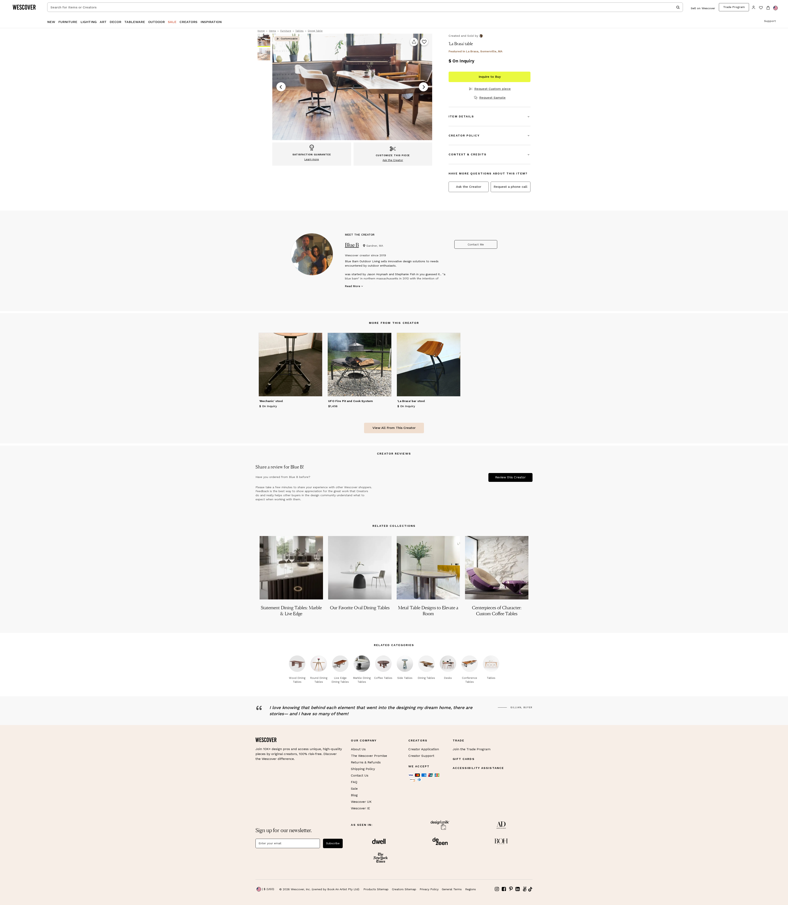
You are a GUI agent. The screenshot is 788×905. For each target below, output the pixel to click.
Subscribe (333, 843)
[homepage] (25, 7)
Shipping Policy (363, 769)
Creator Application (423, 749)
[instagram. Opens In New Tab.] (497, 889)
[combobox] (365, 7)
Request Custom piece (492, 89)
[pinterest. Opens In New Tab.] (510, 889)
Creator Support (421, 756)
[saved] (760, 8)
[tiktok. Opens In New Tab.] (530, 889)
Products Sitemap (375, 889)
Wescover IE (360, 808)
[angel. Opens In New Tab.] (524, 889)
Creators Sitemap (404, 889)
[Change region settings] (775, 8)
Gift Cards (464, 759)
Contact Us (359, 775)
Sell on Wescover (703, 8)
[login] (753, 7)
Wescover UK (361, 802)
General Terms (452, 889)
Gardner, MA (374, 245)
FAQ (354, 782)
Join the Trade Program (471, 749)
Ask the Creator (468, 187)
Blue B (352, 245)
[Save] (424, 41)
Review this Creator (510, 477)
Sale (354, 788)
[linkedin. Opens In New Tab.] (517, 889)
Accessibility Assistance (478, 768)
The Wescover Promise (369, 756)
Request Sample (492, 98)
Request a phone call (510, 187)
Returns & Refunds (366, 762)
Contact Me (476, 244)
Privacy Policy (429, 889)
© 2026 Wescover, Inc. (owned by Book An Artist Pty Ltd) (319, 889)
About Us (358, 749)
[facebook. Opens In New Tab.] (504, 889)
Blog (354, 795)
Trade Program (734, 7)
